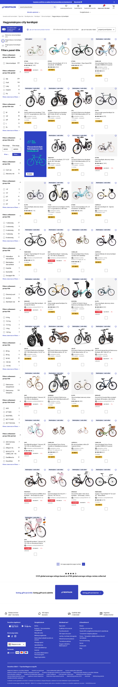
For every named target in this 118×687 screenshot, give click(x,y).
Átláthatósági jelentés (98, 676)
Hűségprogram (38, 642)
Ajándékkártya (38, 645)
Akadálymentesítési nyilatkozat (15, 678)
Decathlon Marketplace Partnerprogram (41, 653)
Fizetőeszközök (64, 631)
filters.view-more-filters (10, 97)
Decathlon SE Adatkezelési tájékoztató (34, 674)
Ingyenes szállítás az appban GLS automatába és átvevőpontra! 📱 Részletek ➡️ (57, 2)
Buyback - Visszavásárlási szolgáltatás (42, 629)
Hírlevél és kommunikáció (66, 639)
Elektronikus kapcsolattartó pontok (55, 676)
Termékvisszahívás (65, 641)
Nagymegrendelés (39, 657)
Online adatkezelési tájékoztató (55, 670)
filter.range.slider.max (16, 145)
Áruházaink (83, 646)
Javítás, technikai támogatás (68, 636)
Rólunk (82, 626)
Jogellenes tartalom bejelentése (36, 676)
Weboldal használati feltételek (83, 674)
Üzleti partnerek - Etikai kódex (66, 674)
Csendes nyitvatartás (86, 628)
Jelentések (87, 676)
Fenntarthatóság (85, 640)
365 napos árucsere (65, 633)
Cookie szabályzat (51, 674)
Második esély (38, 633)
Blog (81, 648)
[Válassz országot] (16, 644)
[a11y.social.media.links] (8, 636)
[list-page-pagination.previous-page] (58, 564)
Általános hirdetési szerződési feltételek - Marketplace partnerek (23, 672)
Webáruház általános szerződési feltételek (18, 670)
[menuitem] (33, 12)
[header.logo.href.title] (8, 7)
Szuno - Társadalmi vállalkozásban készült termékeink (92, 637)
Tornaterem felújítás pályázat (88, 633)
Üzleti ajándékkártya (40, 647)
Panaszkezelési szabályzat (14, 674)
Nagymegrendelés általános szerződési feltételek (86, 672)
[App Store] (14, 626)
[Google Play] (27, 626)
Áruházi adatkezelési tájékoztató (73, 670)
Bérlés (36, 626)
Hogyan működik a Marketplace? (64, 645)
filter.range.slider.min (7, 145)
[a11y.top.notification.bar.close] (114, 2)
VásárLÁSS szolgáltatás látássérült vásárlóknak (94, 631)
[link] (30, 174)
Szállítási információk (65, 628)
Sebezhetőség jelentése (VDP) (74, 676)
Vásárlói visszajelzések (38, 670)
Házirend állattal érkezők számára (16, 676)
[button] (12, 63)
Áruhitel (36, 650)
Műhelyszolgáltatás (40, 635)
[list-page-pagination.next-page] (83, 564)
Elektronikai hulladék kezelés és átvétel (43, 639)
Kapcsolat (62, 626)
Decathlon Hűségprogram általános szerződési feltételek (56, 672)
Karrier (81, 643)
